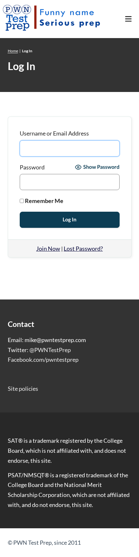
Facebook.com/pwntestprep (43, 359)
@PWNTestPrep (50, 349)
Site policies (23, 388)
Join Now (48, 248)
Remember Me (43, 200)
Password (32, 167)
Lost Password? (83, 248)
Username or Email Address (54, 133)
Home (13, 50)
